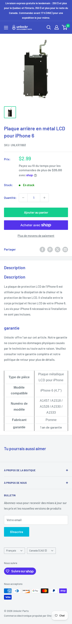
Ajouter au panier (36, 212)
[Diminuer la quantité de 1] (23, 197)
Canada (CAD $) (38, 550)
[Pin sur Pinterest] (50, 249)
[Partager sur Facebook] (42, 249)
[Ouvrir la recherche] (49, 27)
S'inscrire (16, 532)
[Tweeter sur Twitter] (57, 249)
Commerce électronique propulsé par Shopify (30, 615)
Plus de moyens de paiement (36, 235)
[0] (64, 27)
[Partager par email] (65, 249)
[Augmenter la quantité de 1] (44, 197)
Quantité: (10, 197)
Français (11, 550)
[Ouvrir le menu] (6, 27)
